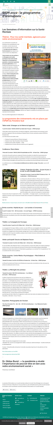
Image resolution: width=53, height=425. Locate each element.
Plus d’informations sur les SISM (10, 351)
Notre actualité (10, 9)
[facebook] (7, 1)
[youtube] (14, 1)
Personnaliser (30, 423)
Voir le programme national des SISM (11, 354)
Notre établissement (6, 400)
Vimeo (46, 202)
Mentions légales (7, 407)
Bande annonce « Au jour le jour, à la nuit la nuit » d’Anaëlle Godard (18, 202)
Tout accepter (48, 421)
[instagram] (10, 1)
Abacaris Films (39, 202)
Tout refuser (22, 423)
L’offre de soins (6, 403)
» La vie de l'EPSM (18, 9)
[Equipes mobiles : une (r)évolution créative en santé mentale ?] (52, 212)
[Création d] (1, 212)
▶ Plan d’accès (43, 413)
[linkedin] (4, 1)
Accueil (4, 9)
